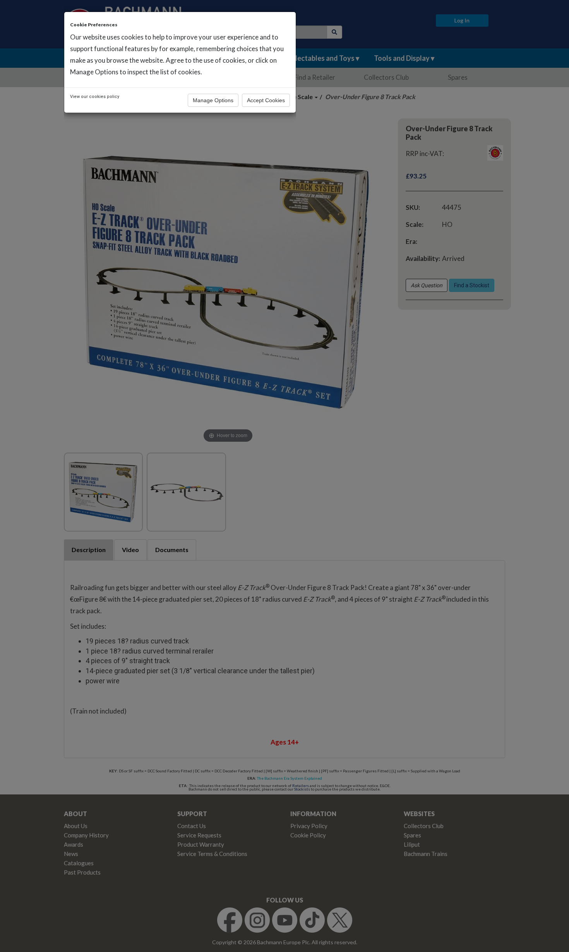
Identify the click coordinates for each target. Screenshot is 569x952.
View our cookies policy (94, 96)
